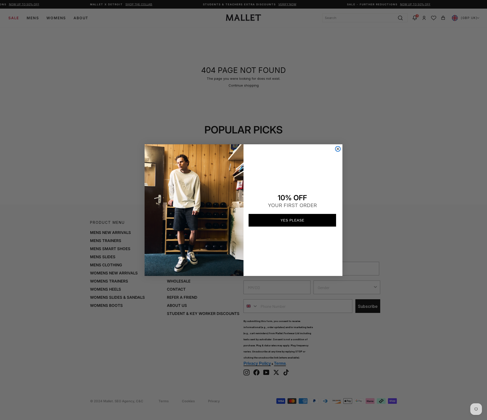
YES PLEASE (292, 220)
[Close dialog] (337, 148)
